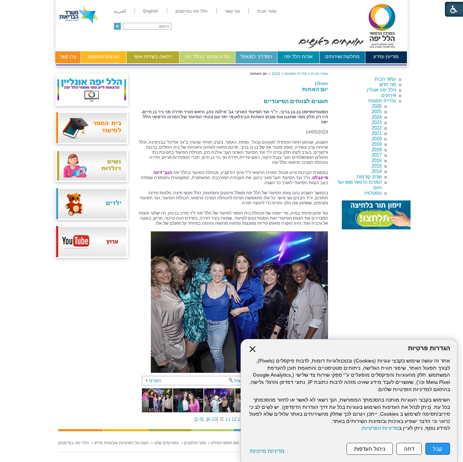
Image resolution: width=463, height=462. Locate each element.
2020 (376, 138)
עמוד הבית (385, 79)
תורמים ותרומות (103, 56)
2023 (376, 122)
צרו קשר (68, 56)
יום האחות (315, 89)
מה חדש (387, 84)
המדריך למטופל (256, 56)
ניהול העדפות (369, 449)
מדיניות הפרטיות (380, 428)
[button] (117, 26)
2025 (376, 111)
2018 (376, 149)
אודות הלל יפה (298, 56)
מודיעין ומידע (386, 56)
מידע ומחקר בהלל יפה (207, 56)
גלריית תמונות (382, 100)
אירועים (388, 95)
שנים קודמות (369, 176)
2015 (376, 166)
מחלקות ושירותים (342, 56)
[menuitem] (267, 11)
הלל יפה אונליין (381, 90)
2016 (376, 160)
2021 (376, 133)
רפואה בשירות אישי (152, 56)
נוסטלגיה (373, 193)
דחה (409, 449)
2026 (376, 106)
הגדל (238, 380)
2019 (376, 144)
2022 (376, 128)
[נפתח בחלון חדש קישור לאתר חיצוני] (376, 214)
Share (322, 83)
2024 (376, 117)
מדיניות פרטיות (267, 451)
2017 (376, 155)
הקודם (155, 380)
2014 (376, 171)
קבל (437, 449)
